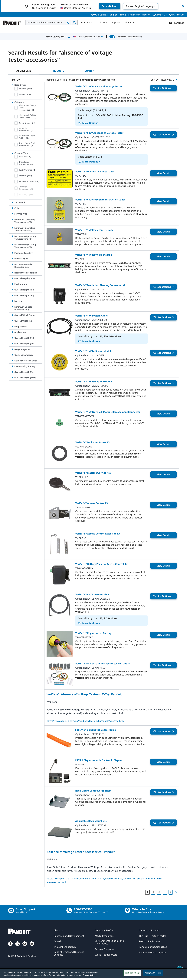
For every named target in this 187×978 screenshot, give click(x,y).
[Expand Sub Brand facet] (12, 202)
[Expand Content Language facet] (12, 355)
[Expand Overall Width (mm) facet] (12, 315)
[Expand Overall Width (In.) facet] (12, 321)
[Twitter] (17, 946)
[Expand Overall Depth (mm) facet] (12, 278)
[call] (69, 910)
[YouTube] (24, 946)
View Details (163, 173)
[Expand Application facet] (12, 332)
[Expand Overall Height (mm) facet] (12, 289)
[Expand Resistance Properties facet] (12, 272)
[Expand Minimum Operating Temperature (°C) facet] (12, 228)
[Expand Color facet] (12, 208)
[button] (68, 22)
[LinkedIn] (32, 946)
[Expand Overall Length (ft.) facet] (12, 338)
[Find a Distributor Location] (127, 910)
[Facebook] (10, 946)
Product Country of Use (58, 36)
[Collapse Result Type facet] (12, 85)
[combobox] (48, 22)
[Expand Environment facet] (12, 284)
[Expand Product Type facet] (12, 258)
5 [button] (170, 892)
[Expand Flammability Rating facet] (12, 366)
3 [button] (159, 892)
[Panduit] (12, 22)
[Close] (183, 973)
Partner (131, 14)
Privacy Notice (89, 975)
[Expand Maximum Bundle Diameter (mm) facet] (12, 264)
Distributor (144, 14)
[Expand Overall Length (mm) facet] (12, 377)
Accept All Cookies (153, 973)
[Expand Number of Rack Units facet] (12, 360)
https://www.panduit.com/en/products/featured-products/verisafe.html (85, 720)
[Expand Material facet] (12, 301)
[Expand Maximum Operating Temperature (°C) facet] (12, 236)
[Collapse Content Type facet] (12, 153)
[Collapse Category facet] (12, 102)
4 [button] (164, 892)
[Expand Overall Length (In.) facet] (12, 372)
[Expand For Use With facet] (12, 214)
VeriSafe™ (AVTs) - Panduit (84, 694)
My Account (178, 14)
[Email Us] (11, 910)
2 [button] (153, 892)
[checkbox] (16, 88)
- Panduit (81, 852)
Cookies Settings (132, 973)
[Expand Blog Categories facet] (12, 349)
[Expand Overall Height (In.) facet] (12, 295)
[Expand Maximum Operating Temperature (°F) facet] (12, 244)
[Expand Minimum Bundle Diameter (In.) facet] (12, 307)
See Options (164, 88)
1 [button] (147, 892)
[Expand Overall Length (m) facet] (12, 343)
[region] (93, 973)
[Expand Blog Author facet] (12, 326)
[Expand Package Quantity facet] (12, 253)
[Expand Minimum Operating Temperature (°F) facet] (12, 219)
